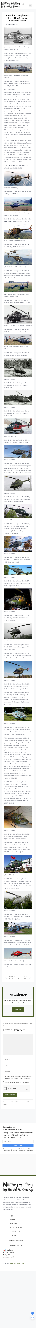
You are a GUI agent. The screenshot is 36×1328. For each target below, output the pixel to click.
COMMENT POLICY (16, 1241)
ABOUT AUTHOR (16, 1228)
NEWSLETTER (15, 1232)
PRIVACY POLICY (16, 1246)
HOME (12, 1216)
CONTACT (13, 1236)
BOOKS (12, 1220)
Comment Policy (27, 1023)
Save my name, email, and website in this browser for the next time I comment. (18, 1077)
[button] (23, 5)
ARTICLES (13, 1224)
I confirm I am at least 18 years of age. (17, 1082)
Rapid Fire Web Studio (17, 1264)
